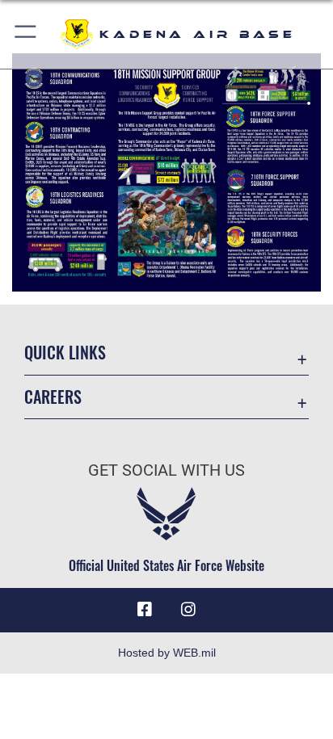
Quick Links (65, 352)
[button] (26, 34)
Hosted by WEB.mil (167, 652)
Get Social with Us (166, 470)
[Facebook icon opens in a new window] (145, 610)
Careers (53, 397)
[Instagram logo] (188, 610)
